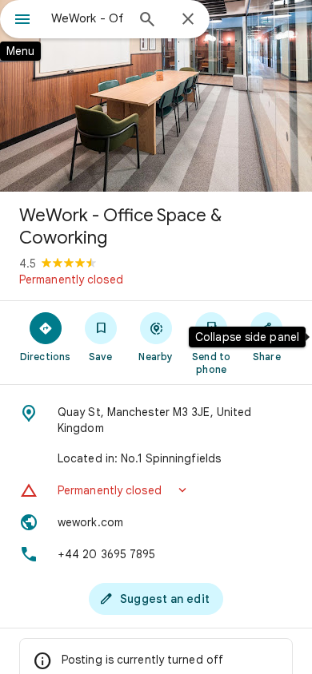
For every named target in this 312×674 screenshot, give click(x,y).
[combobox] (88, 18)
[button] (156, 490)
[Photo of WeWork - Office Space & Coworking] (156, 96)
